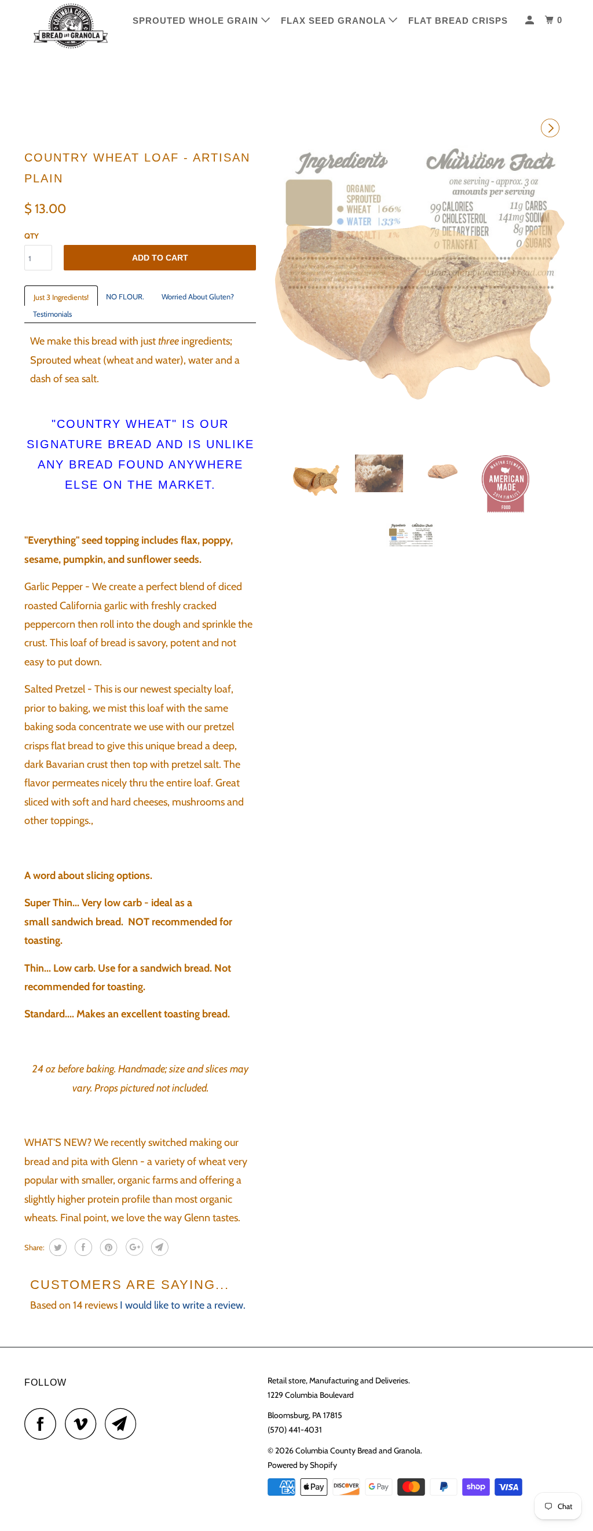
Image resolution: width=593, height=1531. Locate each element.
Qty (31, 235)
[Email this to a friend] (158, 1247)
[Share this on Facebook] (82, 1247)
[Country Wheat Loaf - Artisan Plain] (418, 295)
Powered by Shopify (302, 1465)
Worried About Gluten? (198, 296)
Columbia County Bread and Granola (357, 1450)
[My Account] (531, 20)
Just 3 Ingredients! (61, 297)
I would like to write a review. (183, 1305)
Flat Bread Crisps (458, 20)
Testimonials (52, 313)
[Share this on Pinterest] (107, 1247)
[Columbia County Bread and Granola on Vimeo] (84, 1424)
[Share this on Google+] (133, 1247)
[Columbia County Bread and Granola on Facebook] (43, 1424)
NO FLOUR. (125, 296)
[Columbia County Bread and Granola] (70, 26)
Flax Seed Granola (335, 20)
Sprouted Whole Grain (197, 20)
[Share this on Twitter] (56, 1247)
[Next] (552, 129)
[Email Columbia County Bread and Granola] (124, 1424)
